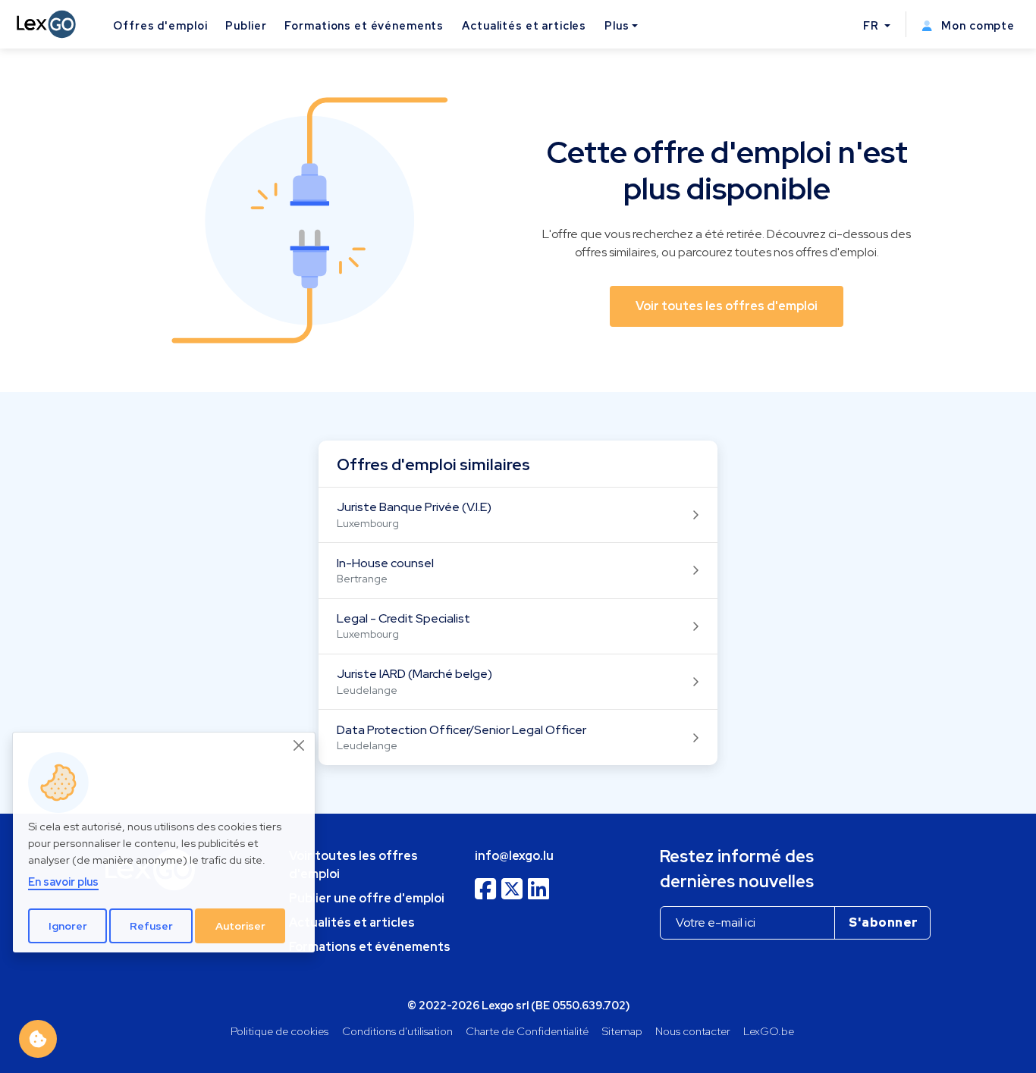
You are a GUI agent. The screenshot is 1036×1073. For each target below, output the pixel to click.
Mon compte (976, 25)
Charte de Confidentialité (527, 1031)
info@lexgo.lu (514, 856)
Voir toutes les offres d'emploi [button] (727, 306)
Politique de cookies (279, 1031)
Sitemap (622, 1031)
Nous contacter (692, 1031)
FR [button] (872, 25)
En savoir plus (63, 882)
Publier (245, 25)
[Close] (299, 745)
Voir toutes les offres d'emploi (353, 865)
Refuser (151, 926)
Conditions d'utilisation (397, 1031)
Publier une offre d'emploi (366, 898)
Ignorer (68, 926)
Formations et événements (364, 25)
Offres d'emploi (160, 25)
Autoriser (240, 926)
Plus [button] (616, 25)
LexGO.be (768, 1031)
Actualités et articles (524, 25)
